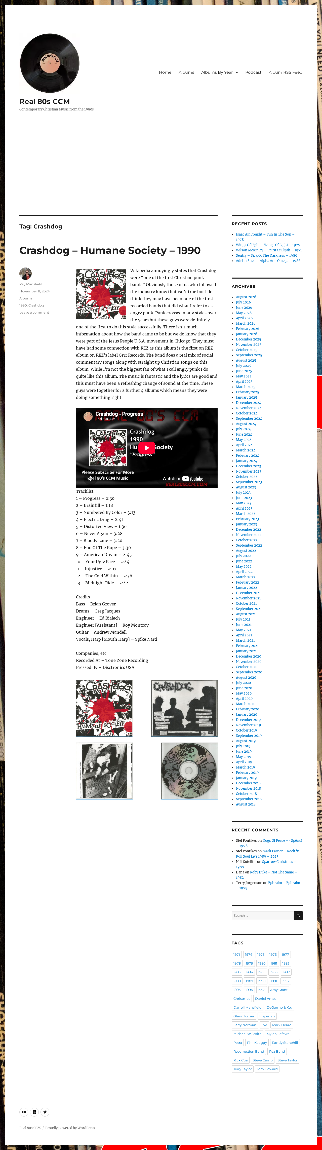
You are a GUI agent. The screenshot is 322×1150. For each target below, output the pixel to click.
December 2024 (248, 403)
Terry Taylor (242, 1069)
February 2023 (247, 519)
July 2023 (243, 492)
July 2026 (243, 302)
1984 (249, 972)
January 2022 (246, 588)
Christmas (241, 998)
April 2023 (244, 508)
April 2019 (244, 762)
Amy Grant (279, 990)
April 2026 (244, 318)
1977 (285, 954)
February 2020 (247, 709)
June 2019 (244, 751)
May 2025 (244, 376)
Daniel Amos (265, 998)
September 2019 (249, 736)
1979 (249, 963)
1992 (285, 981)
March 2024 (245, 450)
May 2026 (244, 313)
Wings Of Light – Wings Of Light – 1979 (268, 245)
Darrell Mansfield (247, 1007)
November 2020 (248, 662)
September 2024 (249, 418)
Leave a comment (34, 312)
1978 (237, 963)
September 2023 (249, 482)
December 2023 (248, 466)
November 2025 (248, 344)
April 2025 (244, 381)
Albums (186, 72)
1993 (236, 990)
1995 (261, 990)
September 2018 (249, 799)
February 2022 (247, 582)
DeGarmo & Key (280, 1007)
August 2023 (246, 487)
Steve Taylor (287, 1060)
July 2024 (243, 429)
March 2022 (245, 577)
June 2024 (244, 434)
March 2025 (245, 387)
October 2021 (246, 603)
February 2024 (247, 455)
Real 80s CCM (44, 101)
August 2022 (246, 551)
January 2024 (246, 461)
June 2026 (244, 307)
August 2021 (246, 614)
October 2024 (246, 413)
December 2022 (248, 529)
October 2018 (246, 794)
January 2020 (246, 714)
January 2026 (246, 334)
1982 (285, 963)
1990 (23, 305)
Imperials (267, 1016)
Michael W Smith (247, 1034)
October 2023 (246, 477)
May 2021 (243, 630)
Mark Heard (282, 1025)
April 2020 (244, 699)
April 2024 (244, 445)
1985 (261, 972)
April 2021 (244, 635)
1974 (248, 954)
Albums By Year (217, 72)
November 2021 (248, 598)
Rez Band (277, 1051)
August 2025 (246, 360)
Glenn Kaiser (243, 1016)
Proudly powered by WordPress (70, 1128)
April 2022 (244, 572)
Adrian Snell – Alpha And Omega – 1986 (268, 261)
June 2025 (244, 371)
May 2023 (243, 503)
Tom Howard (267, 1069)
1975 (260, 954)
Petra (237, 1043)
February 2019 (247, 773)
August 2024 (246, 424)
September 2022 (249, 545)
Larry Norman (244, 1025)
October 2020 (246, 667)
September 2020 (249, 672)
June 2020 (244, 688)
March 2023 (245, 514)
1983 (236, 972)
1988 (237, 981)
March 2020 (245, 704)
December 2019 (248, 720)
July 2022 (243, 556)
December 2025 (248, 339)
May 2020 (244, 693)
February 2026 (247, 329)
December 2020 (248, 656)
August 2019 (246, 741)
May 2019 (243, 757)
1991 (274, 981)
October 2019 (246, 730)
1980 (262, 963)
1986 (273, 972)
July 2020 (243, 683)
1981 (274, 963)
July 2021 (243, 619)
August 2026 (246, 297)
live (264, 1025)
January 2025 (246, 397)
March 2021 (245, 640)
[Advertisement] (161, 177)
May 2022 (244, 566)
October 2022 (246, 540)
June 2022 (244, 561)
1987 (286, 972)
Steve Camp (263, 1060)
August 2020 (246, 677)
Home (165, 72)
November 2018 (248, 788)
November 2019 (248, 725)
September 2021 (249, 609)
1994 (249, 990)
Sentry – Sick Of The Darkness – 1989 (266, 255)
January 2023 (246, 524)
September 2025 (249, 355)
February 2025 (247, 392)
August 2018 (246, 804)
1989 (249, 981)
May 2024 (244, 440)
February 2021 (247, 646)
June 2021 (244, 625)
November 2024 (248, 408)
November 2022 (248, 535)
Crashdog (36, 305)
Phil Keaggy (257, 1043)
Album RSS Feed (286, 72)
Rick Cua (240, 1060)
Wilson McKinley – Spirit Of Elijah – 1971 (269, 250)
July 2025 (243, 366)
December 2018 (248, 783)
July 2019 (243, 746)
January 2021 (246, 651)
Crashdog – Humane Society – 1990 (110, 250)
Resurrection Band (248, 1051)
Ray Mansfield (30, 284)
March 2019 (245, 767)
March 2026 (246, 323)
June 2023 (244, 498)
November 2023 (248, 471)
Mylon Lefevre (278, 1034)
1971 (236, 954)
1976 (273, 954)
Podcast (253, 72)
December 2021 (248, 593)
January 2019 (246, 778)
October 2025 (246, 350)
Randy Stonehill (285, 1043)
